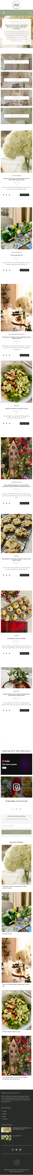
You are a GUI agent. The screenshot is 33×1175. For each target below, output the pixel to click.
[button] (3, 12)
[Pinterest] (20, 1149)
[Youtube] (16, 1149)
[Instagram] (12, 1149)
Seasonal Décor (16, 252)
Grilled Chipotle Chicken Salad (11, 1031)
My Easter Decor (7, 933)
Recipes (16, 405)
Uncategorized (17, 21)
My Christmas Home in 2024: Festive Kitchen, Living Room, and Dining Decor (15, 1078)
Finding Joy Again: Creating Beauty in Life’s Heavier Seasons (16, 26)
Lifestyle (22, 334)
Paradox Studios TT (19, 1171)
